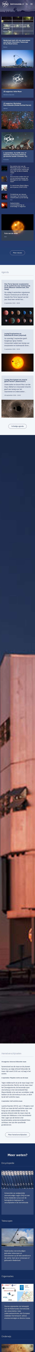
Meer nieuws (17, 253)
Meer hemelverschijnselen (17, 1135)
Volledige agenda (17, 426)
